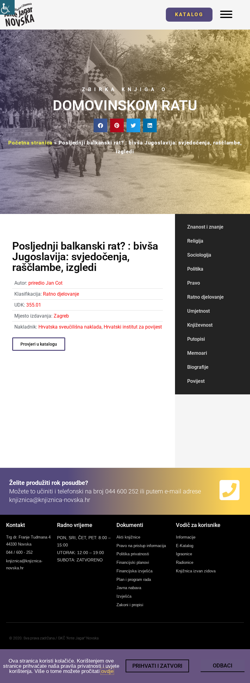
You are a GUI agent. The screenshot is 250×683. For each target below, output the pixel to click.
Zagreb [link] (61, 316)
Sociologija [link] (199, 255)
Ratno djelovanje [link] (61, 294)
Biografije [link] (198, 367)
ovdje (107, 671)
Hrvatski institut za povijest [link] (133, 327)
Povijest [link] (196, 381)
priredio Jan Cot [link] (45, 283)
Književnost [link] (199, 325)
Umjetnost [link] (198, 311)
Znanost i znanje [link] (205, 227)
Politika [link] (195, 269)
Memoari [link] (197, 353)
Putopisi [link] (196, 339)
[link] (7, 7)
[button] (100, 125)
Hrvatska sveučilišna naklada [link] (70, 327)
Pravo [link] (193, 283)
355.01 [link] (33, 305)
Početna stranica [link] (30, 143)
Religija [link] (195, 241)
